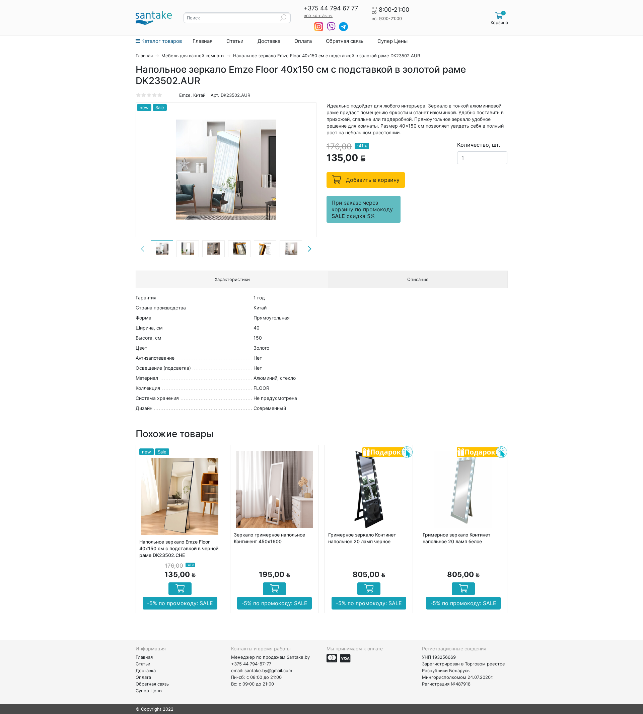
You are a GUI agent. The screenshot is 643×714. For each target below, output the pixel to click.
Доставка (269, 41)
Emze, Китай (192, 95)
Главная (202, 41)
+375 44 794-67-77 (251, 663)
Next (309, 249)
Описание (418, 279)
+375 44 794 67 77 (331, 8)
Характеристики (232, 279)
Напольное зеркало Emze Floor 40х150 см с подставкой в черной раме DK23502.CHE (178, 548)
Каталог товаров (161, 41)
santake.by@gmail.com (268, 670)
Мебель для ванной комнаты (193, 55)
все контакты (318, 15)
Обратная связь (344, 41)
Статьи (234, 41)
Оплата (303, 41)
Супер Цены (392, 41)
